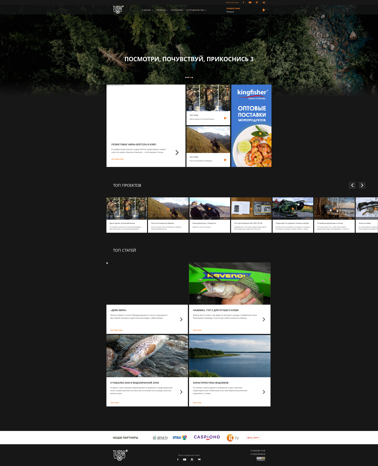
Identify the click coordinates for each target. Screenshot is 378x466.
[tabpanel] (189, 51)
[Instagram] (257, 2)
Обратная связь (232, 2)
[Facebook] (243, 2)
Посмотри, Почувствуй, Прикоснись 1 (189, 59)
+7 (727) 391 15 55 (257, 450)
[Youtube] (250, 2)
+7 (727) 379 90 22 (257, 454)
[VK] (264, 2)
